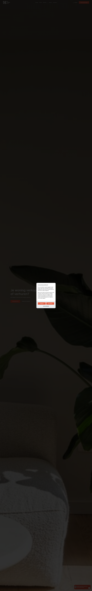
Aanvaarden (50, 303)
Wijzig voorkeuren (46, 306)
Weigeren (42, 303)
